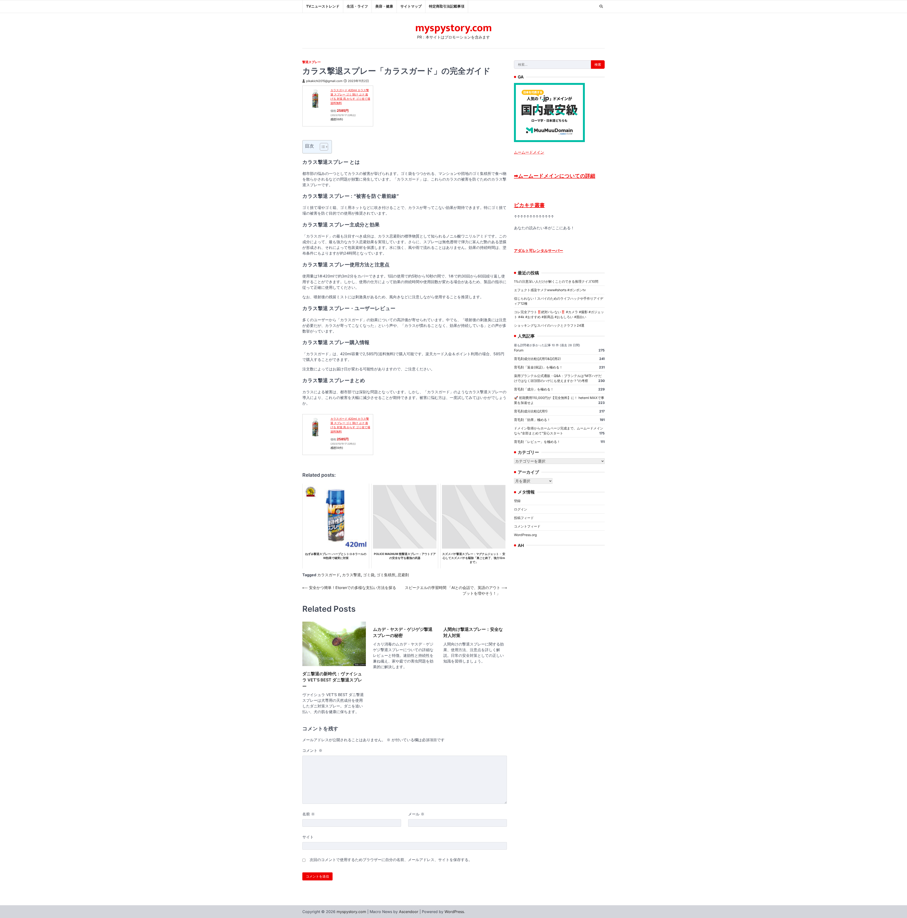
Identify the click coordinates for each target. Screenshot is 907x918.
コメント (312, 750)
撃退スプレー (311, 62)
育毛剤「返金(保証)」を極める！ (538, 367)
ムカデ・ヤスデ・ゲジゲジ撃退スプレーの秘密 (402, 632)
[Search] (601, 6)
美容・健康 (384, 6)
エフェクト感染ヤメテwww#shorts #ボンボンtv (550, 290)
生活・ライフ (357, 6)
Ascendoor (408, 911)
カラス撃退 (351, 574)
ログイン (520, 509)
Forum (518, 350)
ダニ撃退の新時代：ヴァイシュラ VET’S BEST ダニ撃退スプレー (332, 680)
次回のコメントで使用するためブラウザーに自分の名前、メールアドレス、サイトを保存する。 (391, 859)
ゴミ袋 (368, 574)
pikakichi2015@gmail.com (324, 81)
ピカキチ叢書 (529, 205)
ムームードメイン (529, 152)
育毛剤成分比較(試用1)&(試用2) (537, 358)
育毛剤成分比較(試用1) (531, 411)
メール (416, 814)
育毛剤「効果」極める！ (532, 419)
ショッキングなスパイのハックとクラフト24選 (549, 325)
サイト (308, 837)
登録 (517, 500)
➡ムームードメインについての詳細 (554, 175)
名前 (308, 814)
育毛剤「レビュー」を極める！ (537, 441)
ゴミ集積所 (385, 574)
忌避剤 (403, 574)
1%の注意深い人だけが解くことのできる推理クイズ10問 (556, 281)
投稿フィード (524, 517)
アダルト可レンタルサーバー (538, 250)
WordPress (454, 911)
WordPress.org (525, 535)
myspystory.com (453, 28)
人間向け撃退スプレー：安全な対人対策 (473, 632)
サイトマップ (411, 6)
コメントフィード (527, 526)
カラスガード (328, 574)
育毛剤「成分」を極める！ (534, 389)
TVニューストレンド (322, 6)
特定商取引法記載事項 (446, 6)
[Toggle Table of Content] (321, 147)
